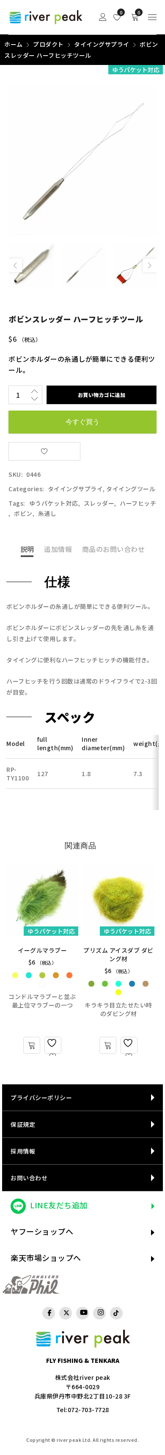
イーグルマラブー (42, 950)
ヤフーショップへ (42, 1231)
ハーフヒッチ (138, 503)
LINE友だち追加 (59, 1204)
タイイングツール (130, 488)
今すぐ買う (82, 422)
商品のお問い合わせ (113, 549)
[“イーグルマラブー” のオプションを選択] (32, 1045)
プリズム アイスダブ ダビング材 (118, 954)
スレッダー (99, 503)
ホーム (13, 44)
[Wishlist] (53, 1045)
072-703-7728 (88, 1409)
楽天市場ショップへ (46, 1257)
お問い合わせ (29, 1178)
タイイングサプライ (101, 44)
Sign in (103, 17)
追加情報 (58, 549)
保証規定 (23, 1124)
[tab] (27, 549)
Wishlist (120, 12)
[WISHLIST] (44, 451)
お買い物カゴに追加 (102, 394)
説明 (27, 549)
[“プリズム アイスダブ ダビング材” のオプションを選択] (108, 1045)
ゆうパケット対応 (53, 503)
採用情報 (23, 1151)
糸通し (47, 513)
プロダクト (48, 44)
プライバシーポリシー (41, 1097)
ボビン (23, 513)
